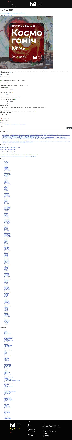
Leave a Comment (22, 124)
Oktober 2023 (7, 196)
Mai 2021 (6, 227)
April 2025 (6, 180)
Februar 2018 (6, 273)
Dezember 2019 (7, 247)
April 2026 (6, 166)
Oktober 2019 (6, 249)
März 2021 (6, 229)
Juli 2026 (6, 162)
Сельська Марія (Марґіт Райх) (10, 391)
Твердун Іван (6, 404)
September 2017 (7, 279)
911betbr (1, 151)
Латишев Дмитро (7, 366)
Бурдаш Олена (7, 342)
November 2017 (7, 276)
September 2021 (7, 222)
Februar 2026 (6, 168)
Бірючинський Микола (8, 340)
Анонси (29, 422)
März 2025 (6, 181)
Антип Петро (6, 335)
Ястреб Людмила (7, 418)
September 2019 (7, 250)
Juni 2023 (6, 200)
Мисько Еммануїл (7, 374)
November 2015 (7, 303)
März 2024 (6, 191)
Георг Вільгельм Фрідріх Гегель (14, 147)
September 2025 (7, 174)
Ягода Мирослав (7, 415)
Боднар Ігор (6, 341)
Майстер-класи (7, 372)
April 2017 (6, 283)
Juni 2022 (6, 211)
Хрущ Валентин (7, 412)
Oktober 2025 (7, 173)
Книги (5, 359)
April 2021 (6, 228)
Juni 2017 (6, 281)
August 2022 (6, 209)
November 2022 (7, 207)
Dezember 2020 (7, 233)
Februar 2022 (6, 216)
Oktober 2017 (6, 277)
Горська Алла (7, 347)
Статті (5, 395)
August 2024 (6, 186)
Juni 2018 (6, 268)
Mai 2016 (6, 296)
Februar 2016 (6, 300)
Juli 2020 (6, 239)
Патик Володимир (7, 381)
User (11, 15)
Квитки (29, 426)
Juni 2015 (6, 309)
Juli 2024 (6, 187)
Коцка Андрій (7, 361)
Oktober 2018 (6, 263)
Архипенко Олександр (8, 337)
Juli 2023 (6, 199)
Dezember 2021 (7, 219)
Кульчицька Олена (7, 364)
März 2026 (6, 167)
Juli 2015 (6, 308)
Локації (5, 367)
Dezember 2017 (7, 275)
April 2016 (6, 297)
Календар (6, 354)
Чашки (5, 414)
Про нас (5, 388)
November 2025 (7, 171)
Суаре (5, 401)
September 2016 (7, 291)
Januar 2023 (6, 204)
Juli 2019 (6, 253)
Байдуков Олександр (8, 338)
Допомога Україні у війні (32, 435)
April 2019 (6, 256)
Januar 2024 (6, 194)
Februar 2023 (6, 203)
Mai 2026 (6, 164)
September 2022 (7, 208)
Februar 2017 (6, 286)
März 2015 (6, 313)
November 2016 (7, 289)
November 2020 (7, 234)
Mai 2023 (6, 201)
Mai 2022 (6, 213)
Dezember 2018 (7, 261)
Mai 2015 (6, 310)
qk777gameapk (3, 156)
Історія (5, 352)
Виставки (6, 344)
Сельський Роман (7, 392)
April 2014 (6, 324)
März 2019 (6, 257)
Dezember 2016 (7, 288)
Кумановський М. (7, 365)
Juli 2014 (6, 322)
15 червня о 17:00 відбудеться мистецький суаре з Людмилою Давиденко (23, 153)
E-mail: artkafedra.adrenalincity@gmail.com (49, 431)
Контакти (29, 434)
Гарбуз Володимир (8, 345)
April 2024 (6, 190)
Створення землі (7, 397)
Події (9, 124)
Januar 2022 (6, 217)
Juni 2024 (6, 188)
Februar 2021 (6, 230)
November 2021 (7, 220)
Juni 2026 (6, 163)
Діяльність (6, 124)
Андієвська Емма (7, 334)
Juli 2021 (6, 224)
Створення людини (8, 398)
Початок (6, 387)
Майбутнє (6, 371)
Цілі (5, 413)
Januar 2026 (6, 169)
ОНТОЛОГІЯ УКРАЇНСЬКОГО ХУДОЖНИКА (12, 380)
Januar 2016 (6, 301)
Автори (5, 331)
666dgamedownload (4, 153)
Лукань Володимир (8, 368)
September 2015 (7, 306)
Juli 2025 (6, 176)
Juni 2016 (6, 295)
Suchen (1, 126)
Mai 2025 (6, 179)
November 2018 (7, 262)
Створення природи (8, 399)
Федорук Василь (7, 408)
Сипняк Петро (7, 393)
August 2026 (6, 161)
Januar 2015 (6, 315)
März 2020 (6, 243)
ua (8, 1)
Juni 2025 (6, 177)
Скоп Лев (6, 394)
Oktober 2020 (7, 235)
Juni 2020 (6, 240)
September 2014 (7, 320)
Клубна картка (30, 430)
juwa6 (1, 149)
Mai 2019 (6, 255)
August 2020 (6, 237)
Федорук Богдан (7, 407)
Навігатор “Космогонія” (31, 431)
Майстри (6, 373)
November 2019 (7, 248)
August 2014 (6, 321)
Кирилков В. (6, 358)
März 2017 (6, 284)
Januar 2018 (6, 274)
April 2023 (6, 202)
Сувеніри (6, 402)
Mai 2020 (6, 241)
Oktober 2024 (7, 183)
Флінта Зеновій (7, 411)
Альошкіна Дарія (7, 333)
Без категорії (6, 339)
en (10, 1)
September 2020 (7, 236)
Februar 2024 (6, 193)
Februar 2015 (6, 314)
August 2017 (6, 280)
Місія (5, 375)
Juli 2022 (6, 210)
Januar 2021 (6, 231)
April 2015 (6, 311)
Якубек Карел (7, 417)
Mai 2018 (6, 269)
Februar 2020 (6, 244)
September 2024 (7, 184)
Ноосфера (6, 378)
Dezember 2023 (7, 195)
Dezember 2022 (7, 206)
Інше (5, 351)
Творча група (6, 405)
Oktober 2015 (6, 304)
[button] (12, 4)
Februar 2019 (6, 259)
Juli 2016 (6, 294)
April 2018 (6, 270)
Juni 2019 (6, 254)
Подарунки (6, 384)
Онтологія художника (31, 429)
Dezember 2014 (7, 316)
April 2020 (6, 242)
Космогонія (6, 360)
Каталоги (6, 357)
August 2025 (6, 175)
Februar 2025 (6, 182)
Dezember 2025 (7, 170)
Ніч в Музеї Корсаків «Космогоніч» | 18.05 (12, 13)
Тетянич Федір (7, 406)
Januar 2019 (6, 260)
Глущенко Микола (7, 346)
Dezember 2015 (7, 302)
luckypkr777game (3, 147)
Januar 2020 (6, 246)
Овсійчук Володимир (8, 379)
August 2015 (6, 307)
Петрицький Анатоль (8, 382)
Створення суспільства (8, 400)
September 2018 (7, 264)
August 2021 (6, 223)
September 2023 (7, 197)
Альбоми (6, 332)
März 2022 (6, 215)
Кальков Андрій (7, 355)
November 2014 (7, 317)
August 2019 (6, 251)
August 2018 (6, 266)
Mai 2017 (6, 282)
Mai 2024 (6, 189)
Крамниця (6, 362)
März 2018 (6, 271)
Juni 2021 (6, 226)
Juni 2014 (6, 323)
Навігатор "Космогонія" (8, 377)
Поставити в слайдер (15, 124)
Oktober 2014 (6, 319)
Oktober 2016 (6, 290)
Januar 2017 (6, 287)
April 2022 (6, 214)
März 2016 (6, 299)
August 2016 (6, 293)
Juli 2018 (6, 267)
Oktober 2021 (6, 221)
